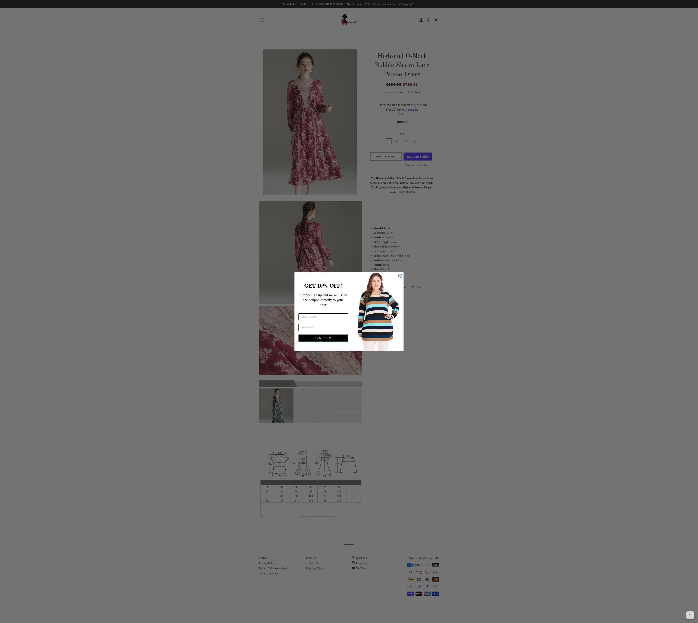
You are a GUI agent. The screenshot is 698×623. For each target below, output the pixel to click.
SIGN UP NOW (323, 338)
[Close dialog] (400, 275)
